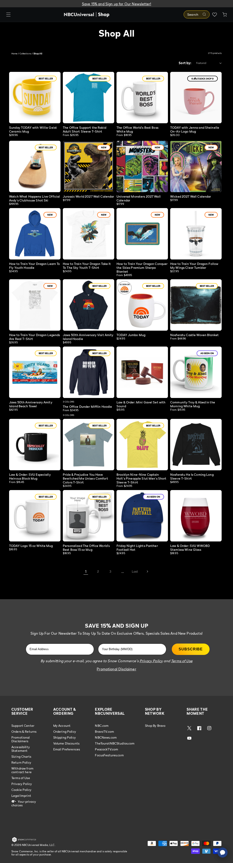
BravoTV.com (104, 731)
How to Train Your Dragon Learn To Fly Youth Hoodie (34, 265)
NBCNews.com (106, 737)
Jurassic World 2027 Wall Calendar (88, 196)
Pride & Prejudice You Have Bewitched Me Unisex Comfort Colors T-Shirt (85, 478)
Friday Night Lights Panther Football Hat (137, 547)
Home (14, 53)
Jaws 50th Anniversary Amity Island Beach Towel (30, 404)
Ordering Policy (64, 731)
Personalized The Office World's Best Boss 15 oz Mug (86, 547)
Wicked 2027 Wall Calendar (190, 196)
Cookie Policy (21, 790)
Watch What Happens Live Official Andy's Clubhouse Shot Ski (34, 198)
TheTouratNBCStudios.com (114, 743)
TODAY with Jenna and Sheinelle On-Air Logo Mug (194, 129)
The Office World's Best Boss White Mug (137, 129)
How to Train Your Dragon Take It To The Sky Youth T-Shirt (87, 265)
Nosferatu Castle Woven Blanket (194, 335)
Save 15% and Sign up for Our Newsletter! (116, 4)
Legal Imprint (21, 796)
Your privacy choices (23, 803)
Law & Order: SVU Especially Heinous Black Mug (30, 476)
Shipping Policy (64, 737)
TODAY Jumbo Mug (130, 335)
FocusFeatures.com (109, 755)
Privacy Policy (21, 784)
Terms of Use (20, 778)
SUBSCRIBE (191, 649)
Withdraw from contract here (22, 770)
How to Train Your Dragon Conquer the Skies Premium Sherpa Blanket (141, 267)
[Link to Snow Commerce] (24, 841)
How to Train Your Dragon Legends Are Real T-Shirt (34, 337)
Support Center (22, 725)
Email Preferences (66, 749)
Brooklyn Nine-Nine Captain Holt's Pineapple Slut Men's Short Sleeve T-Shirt (141, 478)
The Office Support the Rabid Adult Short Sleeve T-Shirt (84, 129)
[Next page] (147, 571)
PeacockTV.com (106, 749)
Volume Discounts (66, 743)
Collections (25, 53)
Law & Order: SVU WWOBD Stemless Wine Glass (190, 547)
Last (135, 571)
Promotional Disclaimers (20, 739)
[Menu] (8, 15)
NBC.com (102, 725)
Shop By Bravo (155, 725)
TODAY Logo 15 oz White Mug (31, 546)
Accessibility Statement (20, 748)
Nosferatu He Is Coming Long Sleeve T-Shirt (192, 476)
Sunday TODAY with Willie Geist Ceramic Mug (33, 129)
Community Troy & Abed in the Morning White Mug (192, 404)
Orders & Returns (23, 731)
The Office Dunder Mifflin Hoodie (87, 406)
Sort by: (185, 62)
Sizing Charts (21, 756)
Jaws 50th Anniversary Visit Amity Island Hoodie (88, 337)
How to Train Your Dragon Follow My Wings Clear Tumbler (194, 265)
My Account (62, 725)
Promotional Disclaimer (116, 669)
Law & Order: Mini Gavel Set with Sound (140, 404)
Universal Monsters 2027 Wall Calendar (138, 198)
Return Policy (21, 762)
